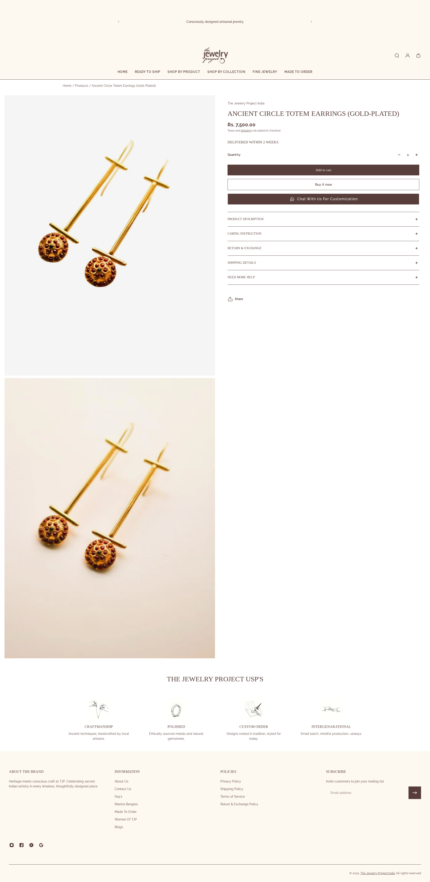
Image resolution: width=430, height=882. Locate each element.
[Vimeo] (41, 845)
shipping (246, 130)
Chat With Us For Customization (327, 199)
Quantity (234, 155)
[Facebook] (21, 845)
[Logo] (215, 55)
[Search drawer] (396, 55)
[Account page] (407, 55)
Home (67, 85)
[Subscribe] (414, 792)
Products (82, 85)
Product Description (246, 219)
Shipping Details (242, 262)
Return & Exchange (245, 248)
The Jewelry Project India (246, 103)
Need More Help (241, 277)
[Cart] (418, 55)
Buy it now (323, 184)
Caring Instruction (244, 233)
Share (239, 299)
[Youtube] (31, 845)
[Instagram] (12, 845)
